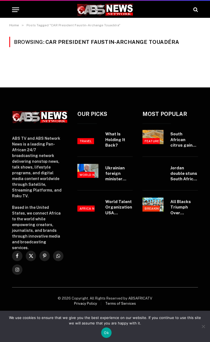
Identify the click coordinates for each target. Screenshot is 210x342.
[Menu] (15, 10)
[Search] (195, 10)
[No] (203, 326)
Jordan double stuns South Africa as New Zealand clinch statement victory (183, 174)
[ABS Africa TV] (105, 10)
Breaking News (158, 208)
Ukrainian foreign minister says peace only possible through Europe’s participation (118, 174)
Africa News (91, 208)
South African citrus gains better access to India (182, 140)
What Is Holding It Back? (115, 139)
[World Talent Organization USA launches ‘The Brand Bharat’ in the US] (87, 205)
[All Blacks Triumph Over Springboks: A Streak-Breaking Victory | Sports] (153, 205)
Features (153, 141)
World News (91, 174)
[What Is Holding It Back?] (87, 137)
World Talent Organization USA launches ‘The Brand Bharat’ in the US (118, 207)
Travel (86, 141)
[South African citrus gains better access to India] (153, 137)
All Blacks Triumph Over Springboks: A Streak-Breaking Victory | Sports (183, 207)
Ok (106, 332)
